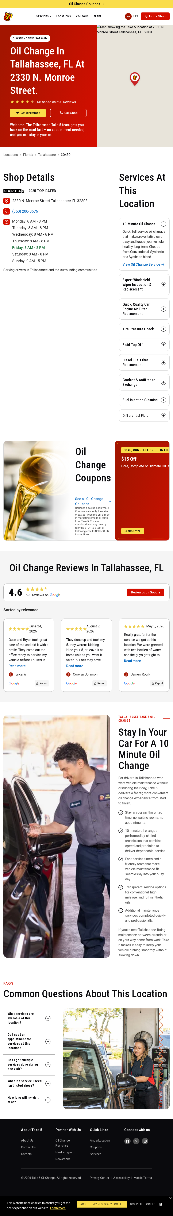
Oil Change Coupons (84, 4)
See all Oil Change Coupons (89, 501)
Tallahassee (47, 155)
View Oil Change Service (141, 264)
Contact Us (28, 1147)
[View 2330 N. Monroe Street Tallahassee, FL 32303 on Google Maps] (135, 86)
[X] (136, 1141)
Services (42, 16)
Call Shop (70, 113)
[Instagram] (145, 1141)
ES (136, 16)
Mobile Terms (143, 1178)
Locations (63, 16)
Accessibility (121, 1178)
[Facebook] (127, 1141)
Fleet (98, 16)
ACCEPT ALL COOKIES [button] (142, 1204)
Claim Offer (133, 531)
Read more (17, 666)
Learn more (58, 1208)
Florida (28, 155)
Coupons (82, 16)
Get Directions (30, 113)
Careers (26, 1154)
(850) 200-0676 (25, 211)
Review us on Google (145, 592)
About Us (27, 1140)
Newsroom (62, 1159)
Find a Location (100, 1140)
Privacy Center (99, 1178)
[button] (170, 1198)
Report (44, 683)
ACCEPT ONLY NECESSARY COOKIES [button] (101, 1204)
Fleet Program (64, 1152)
